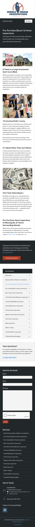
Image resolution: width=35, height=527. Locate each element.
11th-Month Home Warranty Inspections (16, 297)
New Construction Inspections (14, 293)
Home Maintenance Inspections (14, 306)
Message (5, 388)
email (25, 234)
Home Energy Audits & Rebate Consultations (16, 433)
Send (5, 422)
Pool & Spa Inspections (11, 319)
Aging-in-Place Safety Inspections (14, 314)
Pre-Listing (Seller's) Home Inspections (16, 288)
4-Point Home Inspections (12, 310)
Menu (30, 21)
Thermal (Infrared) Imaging (12, 336)
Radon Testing (9, 327)
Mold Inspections (10, 323)
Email (4, 381)
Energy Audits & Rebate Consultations (16, 280)
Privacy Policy (17, 524)
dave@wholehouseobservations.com (19, 491)
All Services (8, 275)
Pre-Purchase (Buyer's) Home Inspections (17, 284)
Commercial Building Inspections (14, 301)
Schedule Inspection (12, 258)
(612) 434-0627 (7, 21)
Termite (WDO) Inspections (13, 332)
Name (4, 373)
